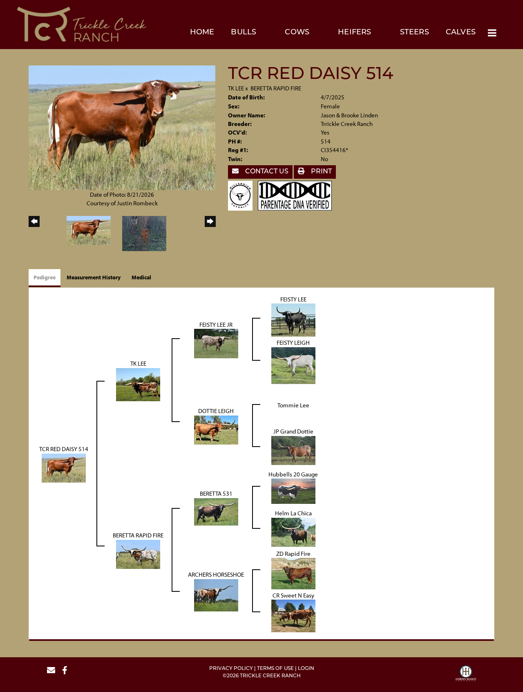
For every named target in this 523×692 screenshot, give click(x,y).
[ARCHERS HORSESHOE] (216, 594)
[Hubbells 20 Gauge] (293, 490)
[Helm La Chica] (293, 531)
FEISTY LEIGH (293, 342)
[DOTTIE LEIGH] (216, 429)
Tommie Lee (293, 405)
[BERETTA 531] (216, 511)
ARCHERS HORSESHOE (216, 574)
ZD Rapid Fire (293, 553)
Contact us (266, 172)
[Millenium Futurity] (242, 195)
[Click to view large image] (122, 127)
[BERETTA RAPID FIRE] (138, 553)
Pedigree (45, 277)
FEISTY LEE (293, 299)
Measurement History (94, 277)
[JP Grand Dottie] (293, 450)
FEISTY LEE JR (215, 324)
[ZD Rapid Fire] (293, 573)
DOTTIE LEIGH (216, 411)
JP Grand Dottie (293, 431)
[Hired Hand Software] (466, 674)
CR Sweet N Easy (293, 595)
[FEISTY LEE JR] (216, 343)
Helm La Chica (293, 513)
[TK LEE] (138, 384)
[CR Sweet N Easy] (293, 615)
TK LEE (236, 88)
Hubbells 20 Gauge (293, 474)
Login (306, 668)
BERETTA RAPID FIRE (275, 88)
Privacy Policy (231, 668)
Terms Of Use (275, 668)
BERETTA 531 (216, 493)
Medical (141, 277)
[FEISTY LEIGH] (293, 364)
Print (320, 172)
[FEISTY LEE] (293, 319)
